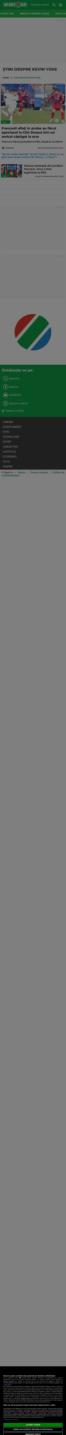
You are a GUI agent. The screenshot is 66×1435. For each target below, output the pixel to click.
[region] (33, 1400)
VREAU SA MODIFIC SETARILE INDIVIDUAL (33, 1429)
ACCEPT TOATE (33, 1425)
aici (53, 1395)
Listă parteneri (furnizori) (11, 1419)
